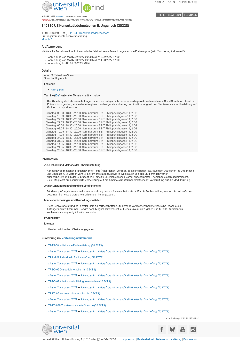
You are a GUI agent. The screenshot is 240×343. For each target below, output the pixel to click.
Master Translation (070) (62, 251)
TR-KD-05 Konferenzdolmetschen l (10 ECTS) (74, 293)
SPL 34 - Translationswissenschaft (89, 33)
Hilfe (161, 14)
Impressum (128, 339)
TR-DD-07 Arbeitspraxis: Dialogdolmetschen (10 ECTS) (79, 281)
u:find (59, 16)
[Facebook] (162, 329)
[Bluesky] (172, 329)
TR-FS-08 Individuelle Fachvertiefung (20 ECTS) (75, 245)
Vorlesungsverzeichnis (77, 238)
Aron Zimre (57, 89)
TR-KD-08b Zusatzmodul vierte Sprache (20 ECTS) (77, 305)
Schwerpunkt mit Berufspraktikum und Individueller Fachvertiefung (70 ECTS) (124, 251)
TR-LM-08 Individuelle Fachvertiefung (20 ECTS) (76, 257)
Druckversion (190, 339)
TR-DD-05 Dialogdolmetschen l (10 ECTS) (72, 269)
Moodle (46, 39)
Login (157, 2)
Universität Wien (53, 2)
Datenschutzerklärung (168, 339)
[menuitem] (171, 2)
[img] (94, 9)
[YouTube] (182, 329)
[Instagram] (193, 329)
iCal (57, 95)
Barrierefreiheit (145, 339)
